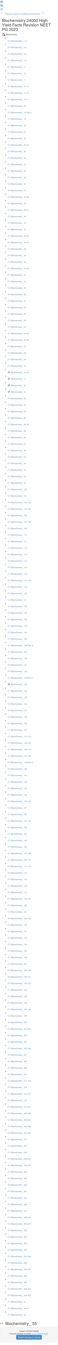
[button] (1, 2)
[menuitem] (1, 6)
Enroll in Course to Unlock (29, 1337)
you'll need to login (40, 1333)
